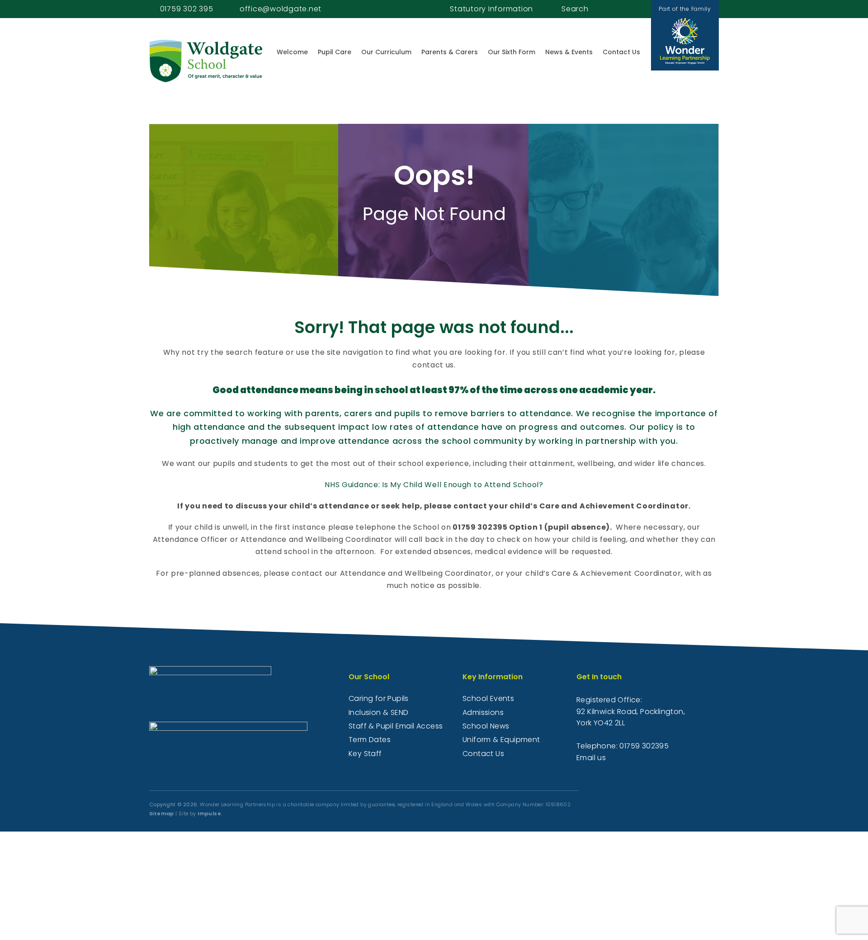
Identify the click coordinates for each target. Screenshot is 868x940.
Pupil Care (334, 51)
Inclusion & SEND (378, 712)
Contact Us (621, 51)
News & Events (569, 51)
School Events (488, 698)
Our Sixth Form (511, 51)
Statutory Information (491, 9)
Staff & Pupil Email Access (396, 726)
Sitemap (161, 813)
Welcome (292, 51)
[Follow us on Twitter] (634, 9)
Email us (591, 757)
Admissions (483, 712)
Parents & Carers (449, 51)
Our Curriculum (386, 51)
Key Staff (365, 753)
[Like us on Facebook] (624, 9)
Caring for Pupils (379, 698)
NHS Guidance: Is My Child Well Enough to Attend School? (434, 484)
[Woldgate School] (205, 61)
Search (575, 9)
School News (485, 726)
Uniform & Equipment (501, 739)
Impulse (209, 813)
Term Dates (370, 739)
